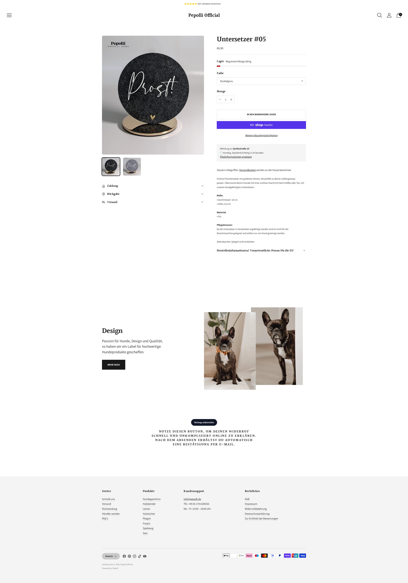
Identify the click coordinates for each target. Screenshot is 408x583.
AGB (247, 499)
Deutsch (109, 556)
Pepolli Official (126, 564)
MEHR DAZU (113, 364)
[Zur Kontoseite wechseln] (389, 15)
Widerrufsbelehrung (256, 509)
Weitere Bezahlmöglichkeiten (261, 135)
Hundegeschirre (151, 499)
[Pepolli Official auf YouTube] (145, 556)
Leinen (146, 509)
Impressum (251, 504)
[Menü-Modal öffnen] (9, 15)
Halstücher (149, 513)
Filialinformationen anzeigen (236, 157)
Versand (106, 504)
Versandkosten (247, 170)
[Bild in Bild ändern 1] (111, 167)
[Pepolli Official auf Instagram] (134, 556)
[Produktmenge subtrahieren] (231, 99)
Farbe (220, 73)
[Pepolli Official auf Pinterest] (129, 556)
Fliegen (147, 518)
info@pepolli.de (192, 499)
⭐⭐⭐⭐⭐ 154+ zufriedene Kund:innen (202, 3)
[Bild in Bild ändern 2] (132, 167)
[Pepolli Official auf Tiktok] (140, 556)
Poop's (146, 523)
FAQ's (105, 518)
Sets (145, 533)
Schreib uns (108, 499)
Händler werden (111, 513)
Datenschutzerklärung (257, 513)
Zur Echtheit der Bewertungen (261, 518)
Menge (221, 91)
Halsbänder (149, 504)
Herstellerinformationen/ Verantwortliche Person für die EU (255, 250)
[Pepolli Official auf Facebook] (124, 556)
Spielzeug (148, 528)
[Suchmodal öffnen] (379, 15)
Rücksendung (109, 509)
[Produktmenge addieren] (220, 99)
